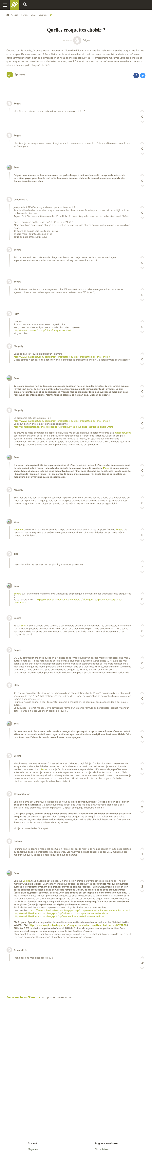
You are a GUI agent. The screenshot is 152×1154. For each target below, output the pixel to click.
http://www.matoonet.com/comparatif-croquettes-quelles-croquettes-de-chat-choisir (62, 356)
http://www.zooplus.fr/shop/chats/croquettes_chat (42, 330)
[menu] (5, 5)
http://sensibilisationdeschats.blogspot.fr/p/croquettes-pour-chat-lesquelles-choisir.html (63, 426)
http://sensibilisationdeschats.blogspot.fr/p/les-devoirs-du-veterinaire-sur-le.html (59, 916)
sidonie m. (19, 529)
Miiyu (106, 467)
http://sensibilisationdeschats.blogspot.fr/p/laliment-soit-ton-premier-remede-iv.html (61, 913)
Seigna (119, 529)
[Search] (25, 5)
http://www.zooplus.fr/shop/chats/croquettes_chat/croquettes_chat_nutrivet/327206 (77, 925)
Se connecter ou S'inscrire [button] (23, 997)
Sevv (23, 625)
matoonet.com (123, 432)
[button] (136, 75)
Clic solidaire (101, 1149)
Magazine (33, 1149)
